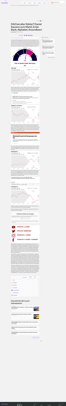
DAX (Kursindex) (16, 292)
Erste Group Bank (16, 290)
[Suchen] (44, 3)
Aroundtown (15, 287)
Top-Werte (49, 405)
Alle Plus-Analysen (51, 57)
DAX (14, 280)
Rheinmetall (15, 295)
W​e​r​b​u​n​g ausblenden (41, 12)
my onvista (29, 2)
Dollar (42, 405)
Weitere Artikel (36, 337)
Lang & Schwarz (13, 31)
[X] (30, 35)
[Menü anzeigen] (22, 3)
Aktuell (25, 2)
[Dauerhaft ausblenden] (38, 37)
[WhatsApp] (28, 35)
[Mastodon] (24, 35)
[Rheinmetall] (12, 295)
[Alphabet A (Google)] (12, 282)
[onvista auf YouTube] (19, 405)
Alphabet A (15, 282)
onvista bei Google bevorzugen (18, 37)
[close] (64, 1)
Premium (34, 2)
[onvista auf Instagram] (21, 405)
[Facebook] (26, 35)
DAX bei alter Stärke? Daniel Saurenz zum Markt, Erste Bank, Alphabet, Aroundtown (28, 5)
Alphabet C (15, 285)
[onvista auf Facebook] (17, 405)
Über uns (60, 405)
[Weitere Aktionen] (38, 280)
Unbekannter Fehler (56, 2)
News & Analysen (13, 5)
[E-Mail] (31, 35)
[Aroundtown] (12, 287)
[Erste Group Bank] (12, 290)
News (16, 5)
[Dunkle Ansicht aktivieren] (5, 0)
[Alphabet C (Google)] (12, 285)
